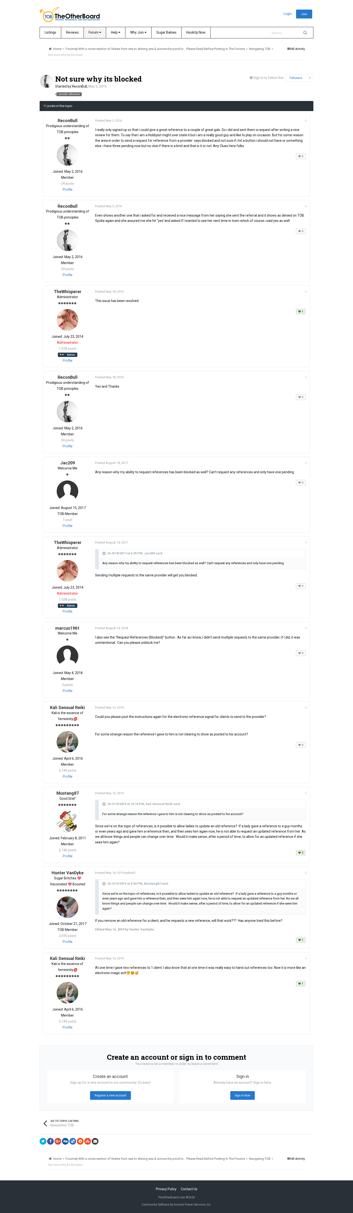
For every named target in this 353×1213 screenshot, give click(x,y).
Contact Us (189, 1189)
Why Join (137, 32)
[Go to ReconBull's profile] (46, 81)
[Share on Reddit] (80, 1141)
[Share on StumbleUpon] (87, 1141)
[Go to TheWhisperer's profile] (67, 320)
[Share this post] (305, 120)
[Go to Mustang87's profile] (67, 821)
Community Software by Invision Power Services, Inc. (177, 1204)
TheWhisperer (67, 291)
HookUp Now (196, 32)
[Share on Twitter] (43, 1141)
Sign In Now (242, 1095)
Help (114, 32)
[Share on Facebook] (50, 1141)
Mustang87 (67, 793)
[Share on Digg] (65, 1141)
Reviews (72, 32)
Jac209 (67, 462)
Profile (68, 189)
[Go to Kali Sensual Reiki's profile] (67, 742)
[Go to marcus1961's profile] (67, 656)
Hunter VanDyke (68, 872)
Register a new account (110, 1095)
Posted (108, 120)
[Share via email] (95, 1141)
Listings (50, 32)
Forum (94, 32)
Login (288, 14)
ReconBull (79, 86)
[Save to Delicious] (72, 1141)
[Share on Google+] (58, 1141)
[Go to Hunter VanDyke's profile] (67, 907)
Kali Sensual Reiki (67, 707)
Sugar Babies (166, 32)
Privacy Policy (166, 1189)
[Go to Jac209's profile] (67, 491)
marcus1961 (67, 628)
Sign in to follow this (268, 78)
